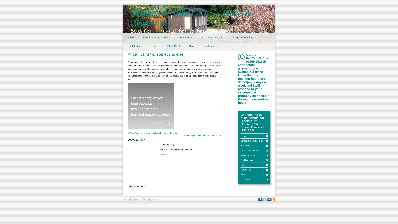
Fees (153, 46)
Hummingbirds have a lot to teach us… (201, 135)
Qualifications (135, 46)
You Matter (209, 46)
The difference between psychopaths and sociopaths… (154, 133)
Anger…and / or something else (155, 54)
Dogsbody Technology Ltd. (145, 199)
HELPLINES (172, 46)
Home (131, 37)
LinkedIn (269, 199)
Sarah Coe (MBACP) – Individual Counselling (190, 17)
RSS (273, 199)
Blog (191, 46)
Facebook (260, 199)
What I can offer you (212, 37)
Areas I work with (242, 37)
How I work (185, 37)
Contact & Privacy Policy (156, 37)
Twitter (264, 199)
